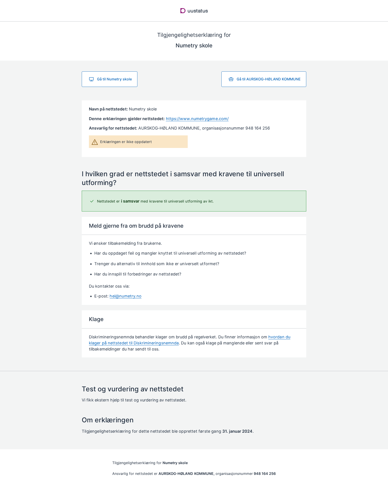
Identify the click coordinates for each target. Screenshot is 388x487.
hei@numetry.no (125, 296)
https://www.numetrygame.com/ (197, 118)
